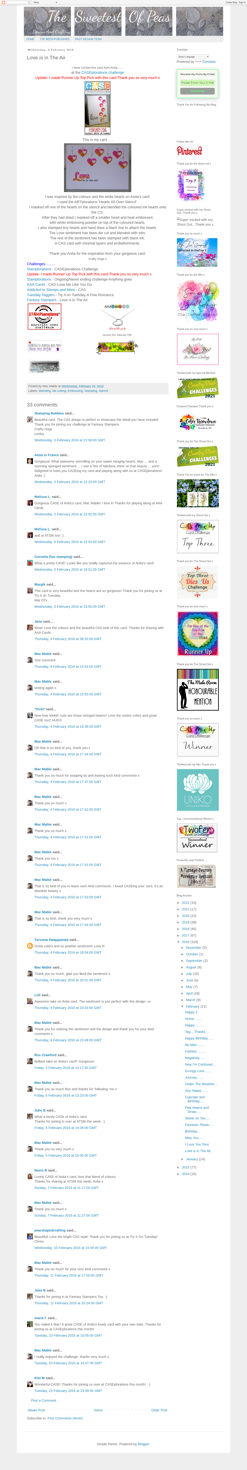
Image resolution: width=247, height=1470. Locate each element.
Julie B (40, 1110)
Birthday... (192, 1131)
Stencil (103, 391)
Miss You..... (194, 1138)
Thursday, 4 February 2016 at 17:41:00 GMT (67, 809)
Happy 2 (191, 1012)
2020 (186, 916)
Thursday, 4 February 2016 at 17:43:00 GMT (67, 897)
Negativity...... (195, 1058)
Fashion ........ (195, 1051)
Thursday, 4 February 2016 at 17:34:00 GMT (67, 754)
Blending (45, 391)
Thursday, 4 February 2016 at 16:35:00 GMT (67, 726)
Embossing (75, 391)
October (192, 954)
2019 (186, 922)
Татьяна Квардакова (51, 940)
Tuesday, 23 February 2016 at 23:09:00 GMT (68, 1391)
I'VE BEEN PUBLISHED (55, 39)
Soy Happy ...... (196, 1090)
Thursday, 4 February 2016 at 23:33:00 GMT (67, 1008)
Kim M (39, 1378)
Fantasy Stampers (41, 300)
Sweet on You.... (197, 1118)
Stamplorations (39, 269)
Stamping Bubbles (49, 413)
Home (98, 1410)
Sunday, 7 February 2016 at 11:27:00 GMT (66, 1215)
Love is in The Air (198, 1151)
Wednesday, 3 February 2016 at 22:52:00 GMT (69, 514)
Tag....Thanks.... (197, 1032)
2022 (186, 903)
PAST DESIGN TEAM (88, 39)
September (194, 961)
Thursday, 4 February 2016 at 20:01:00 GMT (67, 980)
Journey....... (194, 1077)
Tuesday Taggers (41, 295)
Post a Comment (43, 1400)
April (190, 993)
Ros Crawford (45, 1055)
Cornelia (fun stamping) (53, 557)
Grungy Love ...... (198, 1071)
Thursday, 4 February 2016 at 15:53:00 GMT (67, 666)
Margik (39, 584)
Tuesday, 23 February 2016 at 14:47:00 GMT (68, 1363)
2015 (186, 1167)
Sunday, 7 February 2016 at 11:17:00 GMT (66, 1188)
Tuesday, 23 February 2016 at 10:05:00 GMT (68, 1335)
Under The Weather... (201, 1084)
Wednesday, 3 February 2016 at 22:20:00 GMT (69, 482)
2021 (186, 909)
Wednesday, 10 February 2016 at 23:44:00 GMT (70, 1248)
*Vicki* (39, 709)
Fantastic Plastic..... (199, 1125)
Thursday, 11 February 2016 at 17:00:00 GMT (68, 1275)
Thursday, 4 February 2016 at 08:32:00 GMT (67, 639)
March (191, 1000)
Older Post (159, 1410)
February (193, 1006)
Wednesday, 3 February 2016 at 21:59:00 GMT (69, 440)
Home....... (193, 1019)
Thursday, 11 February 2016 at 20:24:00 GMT (68, 1303)
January (192, 1159)
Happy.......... (194, 1025)
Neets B (40, 1170)
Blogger (143, 1444)
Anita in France (46, 455)
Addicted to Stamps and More (51, 290)
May (189, 987)
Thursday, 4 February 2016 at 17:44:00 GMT (67, 925)
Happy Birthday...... (199, 1038)
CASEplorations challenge (102, 72)
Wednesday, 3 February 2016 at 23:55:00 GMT (69, 606)
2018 (186, 929)
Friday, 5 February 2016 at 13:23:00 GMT (65, 1095)
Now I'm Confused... (200, 1064)
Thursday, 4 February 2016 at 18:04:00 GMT (67, 952)
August (191, 967)
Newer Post (36, 1410)
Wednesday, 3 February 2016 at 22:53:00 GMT (69, 542)
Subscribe (197, 91)
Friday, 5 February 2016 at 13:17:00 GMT (65, 1068)
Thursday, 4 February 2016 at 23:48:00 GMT (67, 1040)
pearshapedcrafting (50, 1230)
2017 (186, 935)
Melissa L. (42, 497)
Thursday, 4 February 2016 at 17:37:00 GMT (67, 782)
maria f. (40, 1318)
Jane (38, 621)
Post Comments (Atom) (65, 1418)
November (194, 947)
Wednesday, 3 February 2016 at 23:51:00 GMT (69, 569)
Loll (37, 995)
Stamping (90, 391)
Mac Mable (43, 654)
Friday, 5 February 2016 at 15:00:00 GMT (65, 1155)
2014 (186, 1174)
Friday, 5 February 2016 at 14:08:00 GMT (65, 1128)
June (190, 980)
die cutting (59, 391)
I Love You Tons (197, 1144)
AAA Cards (36, 284)
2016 (186, 942)
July (189, 974)
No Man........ (195, 1045)
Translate (209, 62)
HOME (30, 39)
